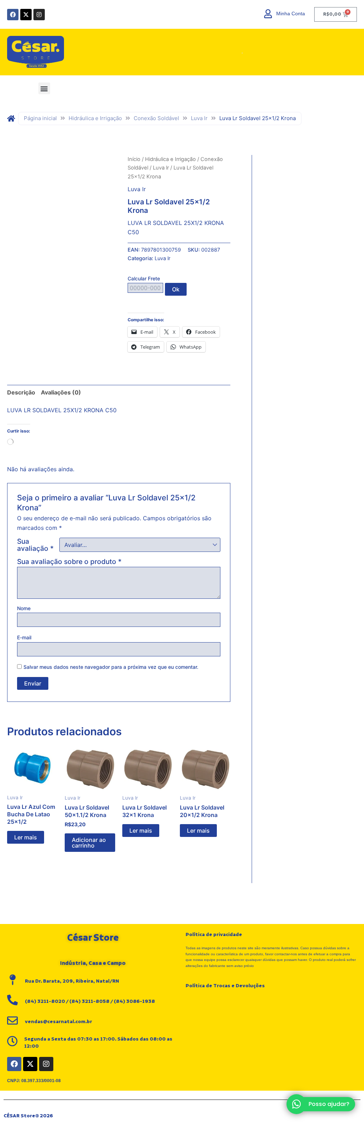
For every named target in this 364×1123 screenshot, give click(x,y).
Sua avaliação (35, 545)
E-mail (24, 637)
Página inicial (40, 118)
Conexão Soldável (156, 118)
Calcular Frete (144, 278)
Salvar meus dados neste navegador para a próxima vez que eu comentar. (110, 667)
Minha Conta (290, 13)
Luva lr (199, 118)
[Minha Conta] (268, 13)
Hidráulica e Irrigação (95, 118)
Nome (24, 608)
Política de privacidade (214, 934)
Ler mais (25, 837)
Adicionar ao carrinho (89, 842)
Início (134, 159)
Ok (176, 289)
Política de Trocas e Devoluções (225, 985)
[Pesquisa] (233, 52)
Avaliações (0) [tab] (61, 392)
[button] (44, 88)
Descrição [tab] (21, 392)
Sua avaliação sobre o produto (69, 561)
